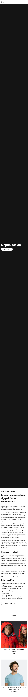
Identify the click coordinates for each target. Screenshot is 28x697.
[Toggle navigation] (26, 2)
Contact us (6, 249)
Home (2, 491)
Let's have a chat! (8, 603)
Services (7, 491)
